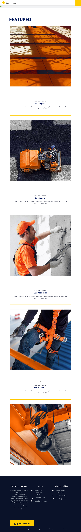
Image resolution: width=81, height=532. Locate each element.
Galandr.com (68, 529)
